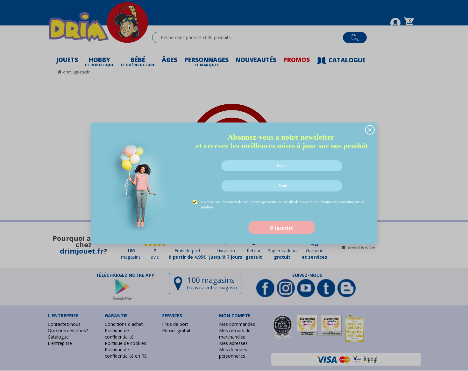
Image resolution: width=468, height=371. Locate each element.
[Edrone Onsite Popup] (234, 185)
